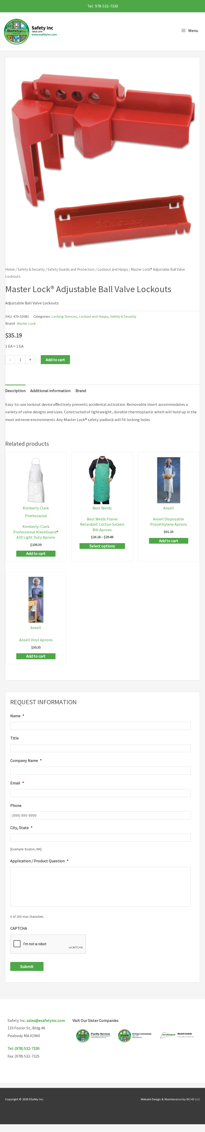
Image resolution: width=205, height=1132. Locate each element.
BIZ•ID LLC (193, 1099)
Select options (102, 545)
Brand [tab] (81, 390)
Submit (27, 966)
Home (10, 269)
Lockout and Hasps (113, 269)
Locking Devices (64, 316)
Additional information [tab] (50, 390)
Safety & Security (31, 269)
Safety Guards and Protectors (71, 269)
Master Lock (26, 323)
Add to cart (55, 359)
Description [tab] (15, 390)
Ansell (168, 507)
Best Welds (102, 507)
